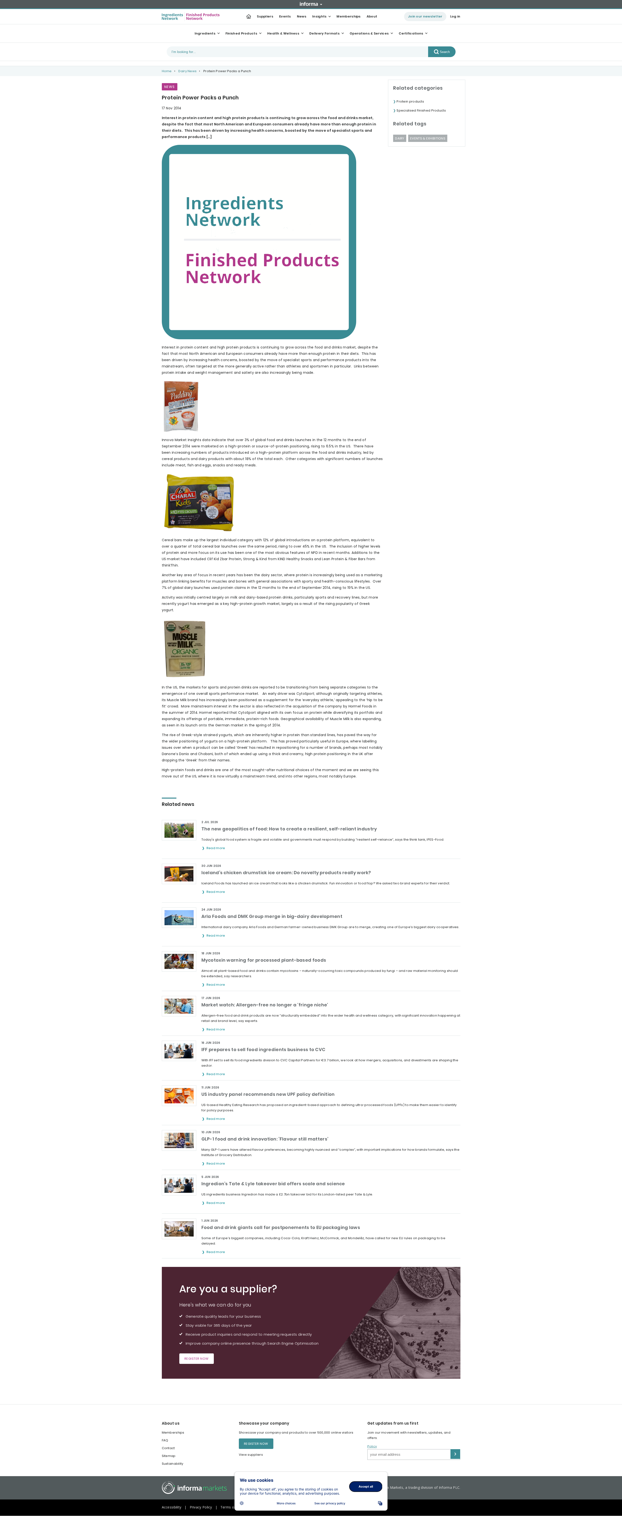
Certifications (411, 33)
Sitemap (169, 1456)
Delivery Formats (324, 33)
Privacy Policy (201, 1507)
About (372, 16)
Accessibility (171, 1507)
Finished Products (241, 33)
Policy (372, 1446)
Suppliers (265, 16)
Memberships (349, 16)
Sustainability (172, 1463)
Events (285, 16)
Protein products (410, 101)
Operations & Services (369, 33)
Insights (319, 16)
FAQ (165, 1440)
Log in (455, 16)
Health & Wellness (283, 33)
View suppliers (251, 1454)
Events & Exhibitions (427, 138)
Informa (311, 4)
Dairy (399, 138)
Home (167, 71)
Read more (216, 848)
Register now (196, 1358)
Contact (168, 1448)
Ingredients (205, 33)
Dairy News (187, 71)
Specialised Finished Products (421, 110)
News (301, 16)
